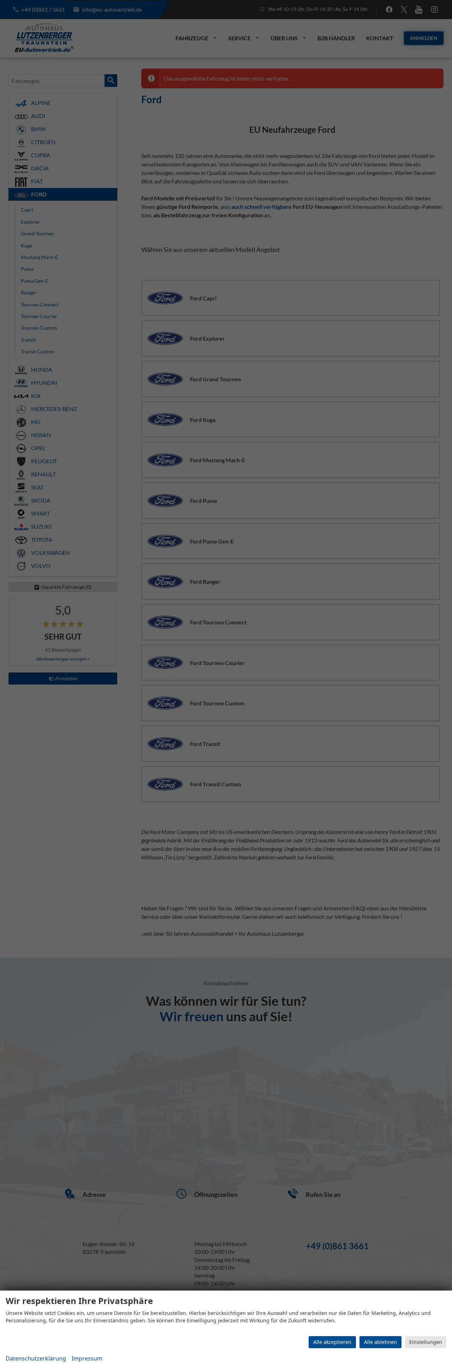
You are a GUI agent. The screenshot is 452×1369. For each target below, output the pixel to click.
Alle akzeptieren (332, 1342)
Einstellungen (425, 1342)
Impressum (87, 1358)
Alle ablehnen (380, 1342)
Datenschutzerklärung (36, 1358)
